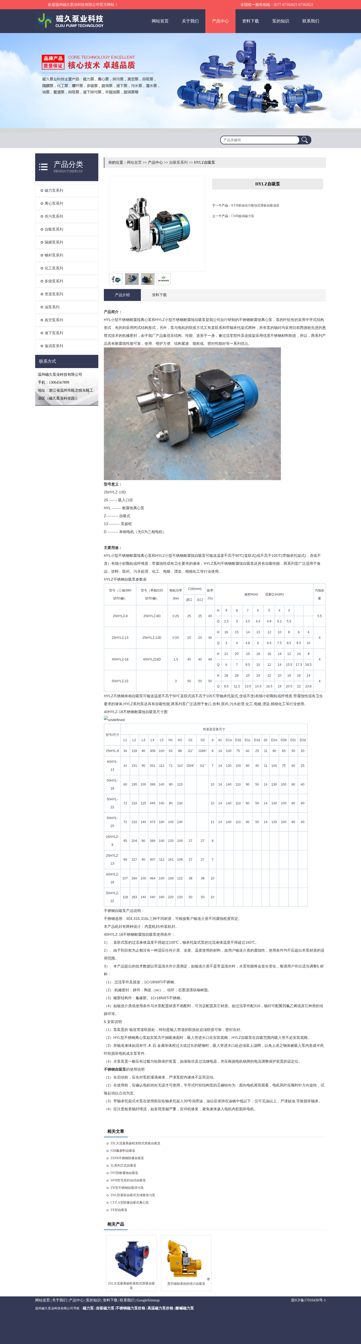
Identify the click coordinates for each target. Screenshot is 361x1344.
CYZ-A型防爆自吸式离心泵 (129, 1202)
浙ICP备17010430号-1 (308, 1300)
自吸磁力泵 (105, 1308)
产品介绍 (122, 295)
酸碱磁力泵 (184, 1308)
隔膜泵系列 (54, 242)
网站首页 (160, 21)
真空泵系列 (54, 320)
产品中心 (220, 21)
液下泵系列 (54, 333)
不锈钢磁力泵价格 (130, 1308)
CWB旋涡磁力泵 (242, 216)
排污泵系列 (54, 216)
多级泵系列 (54, 281)
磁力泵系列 (54, 190)
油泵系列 (52, 307)
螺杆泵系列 (54, 255)
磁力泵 (88, 1308)
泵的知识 (280, 21)
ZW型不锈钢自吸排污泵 (127, 1188)
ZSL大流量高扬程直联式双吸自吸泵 (135, 1143)
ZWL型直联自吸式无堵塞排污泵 (132, 1195)
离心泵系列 (54, 203)
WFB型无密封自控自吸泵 (128, 1180)
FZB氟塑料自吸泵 (122, 1151)
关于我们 (190, 21)
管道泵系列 (54, 294)
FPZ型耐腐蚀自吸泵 (124, 1173)
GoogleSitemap (148, 1300)
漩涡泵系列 (54, 346)
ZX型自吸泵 (118, 1210)
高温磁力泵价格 (160, 1308)
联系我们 (310, 21)
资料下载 (250, 21)
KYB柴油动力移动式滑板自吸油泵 (255, 205)
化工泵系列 (54, 268)
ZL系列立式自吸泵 (123, 1165)
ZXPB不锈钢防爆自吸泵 (127, 1158)
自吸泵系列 (54, 229)
